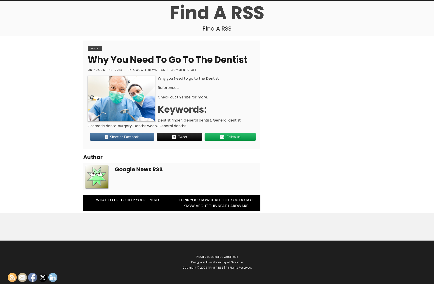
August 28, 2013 (108, 70)
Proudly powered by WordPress (217, 257)
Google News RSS (149, 70)
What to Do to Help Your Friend (127, 200)
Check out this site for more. (183, 97)
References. (168, 87)
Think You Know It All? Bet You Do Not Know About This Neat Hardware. (216, 202)
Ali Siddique (235, 262)
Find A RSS (217, 12)
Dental (95, 48)
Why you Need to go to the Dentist (168, 59)
